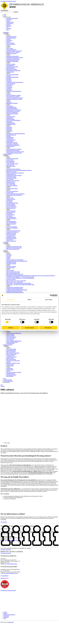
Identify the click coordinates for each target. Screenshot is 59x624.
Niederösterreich (10, 22)
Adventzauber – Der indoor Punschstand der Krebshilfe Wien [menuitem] (20, 284)
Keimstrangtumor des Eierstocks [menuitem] (13, 109)
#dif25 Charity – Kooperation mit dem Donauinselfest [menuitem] (18, 283)
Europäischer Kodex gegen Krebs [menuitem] (14, 50)
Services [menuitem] (5, 250)
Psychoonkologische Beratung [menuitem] (13, 169)
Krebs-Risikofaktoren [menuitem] (11, 49)
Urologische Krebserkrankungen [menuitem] (13, 91)
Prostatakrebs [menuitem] (9, 130)
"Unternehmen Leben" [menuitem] (11, 356)
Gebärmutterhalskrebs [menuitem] (11, 107)
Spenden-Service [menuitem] (10, 364)
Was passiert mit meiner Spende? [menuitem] (13, 372)
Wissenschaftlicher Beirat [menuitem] (12, 342)
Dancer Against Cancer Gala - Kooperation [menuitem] (16, 280)
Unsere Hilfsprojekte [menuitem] (11, 350)
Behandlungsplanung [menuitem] (11, 134)
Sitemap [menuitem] (5, 613)
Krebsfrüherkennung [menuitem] (11, 37)
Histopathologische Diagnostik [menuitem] (13, 70)
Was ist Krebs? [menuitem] (9, 48)
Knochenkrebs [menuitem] (9, 84)
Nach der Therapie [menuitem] (10, 204)
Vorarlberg (8, 28)
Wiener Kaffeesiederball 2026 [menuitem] (13, 273)
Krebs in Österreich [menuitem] (10, 44)
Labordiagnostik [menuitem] (10, 71)
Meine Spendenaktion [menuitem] (11, 354)
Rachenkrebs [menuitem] (9, 121)
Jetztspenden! (3, 385)
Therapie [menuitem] (8, 41)
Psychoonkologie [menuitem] (10, 162)
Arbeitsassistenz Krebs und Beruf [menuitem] (14, 175)
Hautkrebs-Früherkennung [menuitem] (12, 61)
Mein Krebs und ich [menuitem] (10, 166)
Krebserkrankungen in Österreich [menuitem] (13, 149)
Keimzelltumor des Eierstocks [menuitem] (13, 111)
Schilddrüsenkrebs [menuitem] (10, 122)
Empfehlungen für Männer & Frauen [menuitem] (14, 57)
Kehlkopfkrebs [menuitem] (9, 117)
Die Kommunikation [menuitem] (11, 221)
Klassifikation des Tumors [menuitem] (12, 66)
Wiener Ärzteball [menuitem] (10, 270)
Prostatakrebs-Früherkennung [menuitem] (13, 58)
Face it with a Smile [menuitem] (10, 184)
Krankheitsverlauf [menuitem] (10, 214)
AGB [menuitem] (4, 618)
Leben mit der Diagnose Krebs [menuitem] (13, 230)
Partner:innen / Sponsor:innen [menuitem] (13, 360)
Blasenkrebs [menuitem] (9, 127)
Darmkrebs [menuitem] (8, 79)
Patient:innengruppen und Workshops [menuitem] (14, 259)
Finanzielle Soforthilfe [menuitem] (11, 178)
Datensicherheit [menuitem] (9, 376)
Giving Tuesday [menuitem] (10, 365)
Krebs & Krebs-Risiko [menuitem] (11, 36)
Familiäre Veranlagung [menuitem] (11, 53)
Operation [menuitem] (8, 136)
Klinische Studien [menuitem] (10, 146)
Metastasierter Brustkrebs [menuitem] (12, 103)
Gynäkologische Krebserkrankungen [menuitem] (14, 82)
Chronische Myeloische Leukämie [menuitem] (14, 99)
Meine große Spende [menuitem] (11, 359)
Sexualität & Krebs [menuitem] (10, 235)
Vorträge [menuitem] (8, 258)
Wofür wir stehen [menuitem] (10, 334)
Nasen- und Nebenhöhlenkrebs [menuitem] (13, 120)
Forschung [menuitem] (5, 242)
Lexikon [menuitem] (8, 45)
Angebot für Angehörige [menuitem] (11, 185)
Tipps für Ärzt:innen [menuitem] (11, 223)
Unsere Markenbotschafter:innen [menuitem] (13, 341)
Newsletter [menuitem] (8, 256)
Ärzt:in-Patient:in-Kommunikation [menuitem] (14, 195)
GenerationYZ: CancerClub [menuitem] (12, 180)
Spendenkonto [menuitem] (9, 368)
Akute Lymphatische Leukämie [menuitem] (13, 95)
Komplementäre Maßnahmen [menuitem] (13, 145)
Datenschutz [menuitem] (6, 616)
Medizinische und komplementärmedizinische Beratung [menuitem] (19, 170)
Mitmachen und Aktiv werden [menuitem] (13, 363)
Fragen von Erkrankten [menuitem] (11, 226)
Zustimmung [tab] (10, 299)
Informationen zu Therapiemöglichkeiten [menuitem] (15, 133)
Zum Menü (8, 1)
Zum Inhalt (3, 1)
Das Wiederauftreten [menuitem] (11, 205)
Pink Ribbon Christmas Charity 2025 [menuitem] (14, 274)
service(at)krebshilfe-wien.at (11, 563)
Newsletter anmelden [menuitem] (11, 266)
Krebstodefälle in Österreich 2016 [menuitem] (14, 153)
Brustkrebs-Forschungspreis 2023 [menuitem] (14, 247)
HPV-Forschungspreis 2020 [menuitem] (12, 249)
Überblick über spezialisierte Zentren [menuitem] (14, 287)
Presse (4, 15)
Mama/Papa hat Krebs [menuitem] (11, 171)
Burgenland (9, 19)
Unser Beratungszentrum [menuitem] (12, 188)
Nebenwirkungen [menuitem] (10, 43)
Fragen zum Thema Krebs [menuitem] (12, 163)
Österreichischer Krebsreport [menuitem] (12, 150)
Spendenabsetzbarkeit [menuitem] (11, 374)
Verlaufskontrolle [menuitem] (10, 65)
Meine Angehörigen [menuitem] (10, 208)
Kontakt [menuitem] (8, 371)
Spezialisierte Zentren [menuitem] (11, 262)
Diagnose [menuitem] (8, 39)
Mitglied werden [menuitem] (10, 358)
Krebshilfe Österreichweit (12, 18)
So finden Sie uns (5, 578)
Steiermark (8, 26)
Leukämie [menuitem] (8, 75)
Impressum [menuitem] (5, 617)
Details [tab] (29, 299)
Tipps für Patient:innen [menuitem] (11, 222)
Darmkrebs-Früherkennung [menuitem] (12, 60)
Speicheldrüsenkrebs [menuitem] (11, 124)
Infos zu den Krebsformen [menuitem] (12, 74)
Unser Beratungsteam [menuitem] (11, 337)
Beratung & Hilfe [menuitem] (7, 154)
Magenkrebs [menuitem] (9, 90)
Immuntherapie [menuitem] (9, 141)
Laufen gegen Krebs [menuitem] (11, 279)
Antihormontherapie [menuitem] (10, 140)
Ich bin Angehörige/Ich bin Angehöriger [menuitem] (15, 193)
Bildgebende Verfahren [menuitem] (11, 69)
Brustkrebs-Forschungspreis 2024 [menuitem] (14, 246)
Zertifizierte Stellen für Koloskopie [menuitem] (14, 291)
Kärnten (8, 21)
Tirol (7, 27)
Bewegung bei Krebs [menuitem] (11, 234)
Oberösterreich (9, 23)
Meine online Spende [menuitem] (11, 349)
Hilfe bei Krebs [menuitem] (9, 197)
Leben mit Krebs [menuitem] (10, 165)
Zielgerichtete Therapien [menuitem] (11, 142)
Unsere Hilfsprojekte (8, 381)
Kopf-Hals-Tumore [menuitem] (10, 83)
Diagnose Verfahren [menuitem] (10, 64)
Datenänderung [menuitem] (9, 369)
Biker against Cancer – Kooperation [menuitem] (14, 282)
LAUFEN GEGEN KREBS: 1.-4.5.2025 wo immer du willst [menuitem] (20, 276)
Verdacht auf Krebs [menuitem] (10, 199)
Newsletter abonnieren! (6, 549)
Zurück (8, 35)
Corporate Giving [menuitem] (10, 355)
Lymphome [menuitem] (9, 88)
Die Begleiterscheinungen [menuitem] (12, 203)
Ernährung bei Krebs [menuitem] (11, 233)
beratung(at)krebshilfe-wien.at (11, 573)
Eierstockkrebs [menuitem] (9, 106)
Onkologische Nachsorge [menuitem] (12, 143)
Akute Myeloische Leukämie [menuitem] (12, 96)
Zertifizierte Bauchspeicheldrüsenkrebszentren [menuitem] (16, 289)
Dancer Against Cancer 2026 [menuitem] (12, 271)
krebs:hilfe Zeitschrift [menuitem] (11, 263)
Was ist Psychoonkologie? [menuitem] (12, 191)
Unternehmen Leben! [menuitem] (11, 176)
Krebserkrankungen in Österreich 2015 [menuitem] (15, 151)
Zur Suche (13, 1)
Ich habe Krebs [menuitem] (9, 192)
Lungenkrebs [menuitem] (9, 87)
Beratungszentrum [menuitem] (10, 161)
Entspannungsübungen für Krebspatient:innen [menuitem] (16, 261)
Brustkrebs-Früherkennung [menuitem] (12, 56)
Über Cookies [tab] (48, 299)
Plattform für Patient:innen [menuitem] (12, 158)
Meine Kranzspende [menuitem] (10, 351)
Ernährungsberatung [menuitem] (11, 174)
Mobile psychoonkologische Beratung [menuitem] (15, 172)
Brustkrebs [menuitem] (8, 78)
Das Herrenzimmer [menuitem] (10, 183)
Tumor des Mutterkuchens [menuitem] (12, 113)
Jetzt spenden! (4, 522)
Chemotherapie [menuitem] (9, 138)
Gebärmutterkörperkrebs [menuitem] (11, 108)
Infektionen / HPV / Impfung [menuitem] (12, 52)
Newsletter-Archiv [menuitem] (10, 267)
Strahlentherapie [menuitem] (10, 137)
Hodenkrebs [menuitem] (9, 128)
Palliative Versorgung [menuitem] (11, 241)
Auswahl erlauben (29, 327)
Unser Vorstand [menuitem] (9, 339)
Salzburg (8, 24)
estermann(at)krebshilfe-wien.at (12, 540)
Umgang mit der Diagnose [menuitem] (12, 232)
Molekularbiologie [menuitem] (10, 68)
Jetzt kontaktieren (4, 575)
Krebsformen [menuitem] (9, 40)
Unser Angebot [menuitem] (9, 159)
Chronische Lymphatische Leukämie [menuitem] (14, 97)
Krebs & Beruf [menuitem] (9, 239)
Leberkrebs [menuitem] (8, 86)
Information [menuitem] (6, 32)
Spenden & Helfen (7, 379)
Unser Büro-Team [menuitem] (10, 338)
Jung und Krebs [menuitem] (10, 179)
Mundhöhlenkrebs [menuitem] (10, 119)
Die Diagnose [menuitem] (9, 200)
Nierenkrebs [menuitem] (9, 129)
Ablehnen (10, 327)
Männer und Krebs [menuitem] (10, 181)
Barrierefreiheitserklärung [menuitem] (9, 614)
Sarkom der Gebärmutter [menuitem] (12, 112)
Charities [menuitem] (8, 257)
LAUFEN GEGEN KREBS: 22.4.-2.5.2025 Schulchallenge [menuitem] (20, 278)
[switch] (22, 322)
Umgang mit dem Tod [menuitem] (11, 206)
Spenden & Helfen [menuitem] (7, 344)
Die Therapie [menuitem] (9, 201)
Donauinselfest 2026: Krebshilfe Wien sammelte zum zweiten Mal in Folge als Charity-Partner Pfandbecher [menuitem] (30, 275)
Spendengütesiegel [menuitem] (10, 373)
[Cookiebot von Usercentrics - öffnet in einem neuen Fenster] (51, 295)
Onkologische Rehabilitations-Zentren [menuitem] (15, 292)
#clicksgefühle (10, 622)
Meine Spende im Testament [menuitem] (12, 352)
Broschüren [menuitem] (9, 254)
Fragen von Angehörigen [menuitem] (12, 228)
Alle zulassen (48, 327)
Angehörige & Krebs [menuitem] (11, 237)
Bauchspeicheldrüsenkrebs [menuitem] (12, 77)
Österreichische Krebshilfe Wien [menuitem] (13, 333)
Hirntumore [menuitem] (9, 81)
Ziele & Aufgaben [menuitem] (10, 335)
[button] (4, 10)
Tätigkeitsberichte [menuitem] (10, 343)
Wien (7, 29)
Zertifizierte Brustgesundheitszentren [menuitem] (14, 288)
